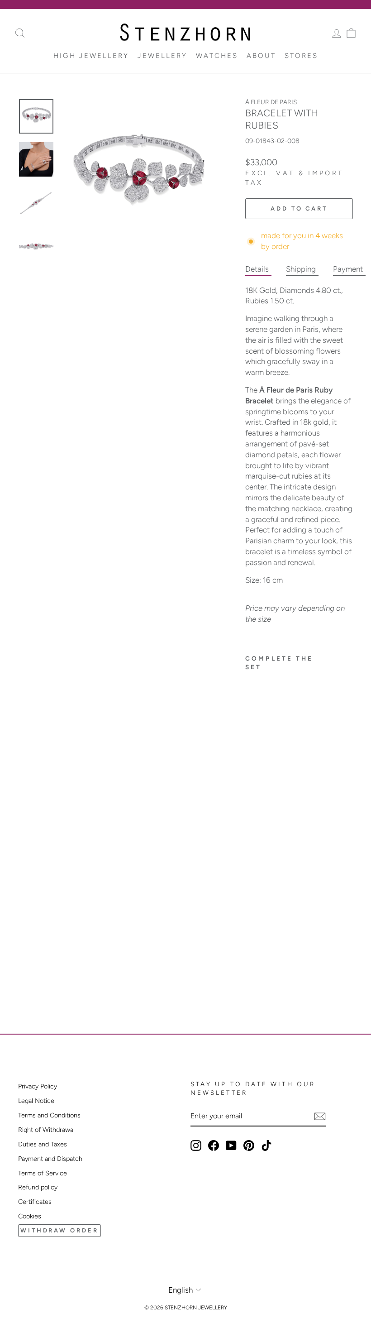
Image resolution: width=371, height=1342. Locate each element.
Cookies (29, 1216)
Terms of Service (42, 1173)
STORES (301, 56)
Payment (348, 268)
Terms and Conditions (49, 1115)
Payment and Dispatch (50, 1159)
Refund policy (37, 1187)
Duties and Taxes (42, 1144)
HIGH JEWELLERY (91, 56)
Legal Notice (36, 1101)
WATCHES (217, 56)
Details (257, 268)
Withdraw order (59, 1230)
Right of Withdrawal (46, 1130)
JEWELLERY (162, 56)
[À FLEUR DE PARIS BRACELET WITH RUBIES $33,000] (263, 812)
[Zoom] (138, 175)
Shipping (301, 268)
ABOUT (261, 56)
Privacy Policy (37, 1086)
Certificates (35, 1202)
